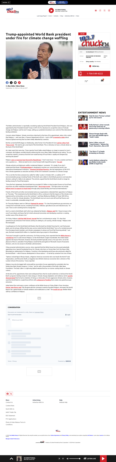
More (77, 16)
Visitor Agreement (55, 435)
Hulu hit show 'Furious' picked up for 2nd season (99, 116)
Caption (67, 77)
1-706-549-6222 (95, 73)
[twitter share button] (11, 82)
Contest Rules (10, 405)
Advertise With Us (38, 402)
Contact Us (9, 402)
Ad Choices (90, 435)
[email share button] (15, 82)
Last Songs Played (42, 16)
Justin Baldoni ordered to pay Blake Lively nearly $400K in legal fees (98, 161)
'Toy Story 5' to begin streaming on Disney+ (97, 152)
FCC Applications (11, 419)
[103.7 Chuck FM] (58, 2)
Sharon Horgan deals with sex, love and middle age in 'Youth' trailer (98, 135)
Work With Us (10, 409)
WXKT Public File (11, 412)
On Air (50, 16)
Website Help (63, 402)
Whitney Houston (61, 11)
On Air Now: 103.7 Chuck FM (94, 46)
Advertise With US (69, 16)
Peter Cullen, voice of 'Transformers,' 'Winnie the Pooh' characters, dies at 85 (99, 144)
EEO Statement (10, 415)
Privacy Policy (65, 435)
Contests (56, 16)
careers (101, 435)
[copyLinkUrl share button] (19, 82)
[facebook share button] (7, 82)
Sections (4, 2)
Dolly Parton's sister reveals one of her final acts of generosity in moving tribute (99, 126)
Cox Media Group (13, 435)
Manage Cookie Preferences (13, 438)
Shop (61, 16)
